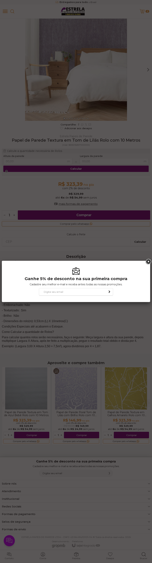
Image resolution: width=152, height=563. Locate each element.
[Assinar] (109, 292)
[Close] (148, 261)
